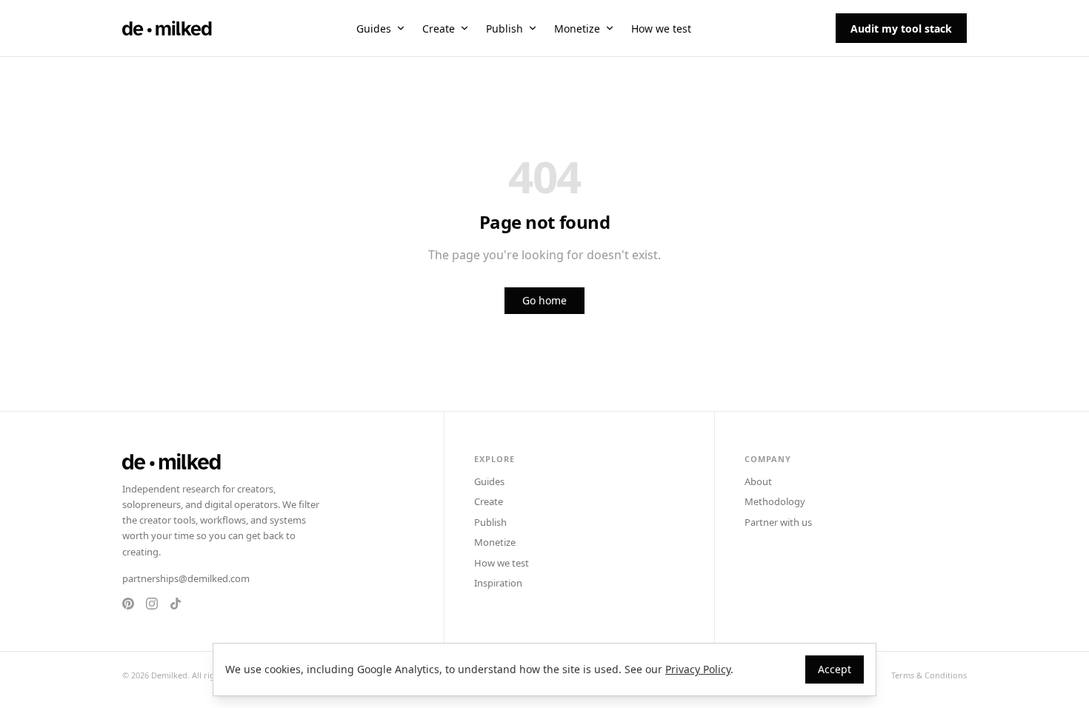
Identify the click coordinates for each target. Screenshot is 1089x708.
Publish (504, 28)
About (758, 481)
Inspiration (498, 583)
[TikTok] (176, 604)
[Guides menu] (400, 28)
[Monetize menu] (609, 28)
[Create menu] (464, 28)
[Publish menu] (532, 28)
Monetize (577, 28)
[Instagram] (152, 604)
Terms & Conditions (929, 675)
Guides (373, 28)
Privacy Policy (697, 669)
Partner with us (778, 522)
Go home (544, 300)
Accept (834, 669)
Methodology (775, 501)
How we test (661, 28)
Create (438, 28)
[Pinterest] (128, 604)
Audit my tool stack (901, 28)
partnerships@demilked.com (186, 578)
